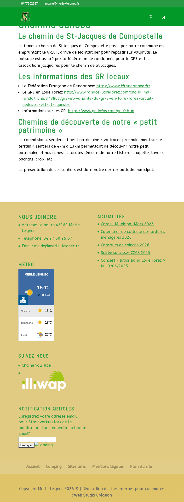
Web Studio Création (93, 495)
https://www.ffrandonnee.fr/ (123, 86)
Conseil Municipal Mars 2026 (127, 224)
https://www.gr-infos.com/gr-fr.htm (101, 111)
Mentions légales (108, 466)
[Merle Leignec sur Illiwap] (44, 390)
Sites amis (77, 466)
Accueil (33, 466)
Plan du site (141, 466)
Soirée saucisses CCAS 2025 (125, 252)
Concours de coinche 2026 (125, 245)
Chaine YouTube (36, 365)
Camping (54, 466)
